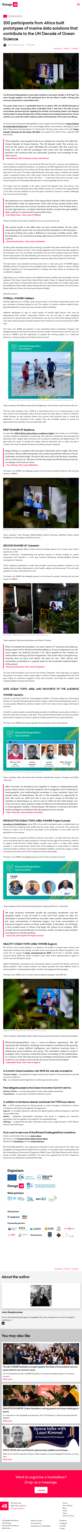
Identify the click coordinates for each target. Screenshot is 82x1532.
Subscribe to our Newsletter (41, 1526)
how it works (67, 1505)
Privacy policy (36, 1523)
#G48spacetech (15, 16)
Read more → (8, 1379)
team (65, 1513)
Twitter (66, 48)
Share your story (36, 1521)
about (65, 1511)
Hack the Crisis (68, 1516)
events (65, 1503)
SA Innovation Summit (61, 331)
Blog (64, 1508)
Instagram (63, 1523)
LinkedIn (74, 48)
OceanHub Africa (48, 329)
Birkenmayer (15, 215)
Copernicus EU (25, 337)
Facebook (58, 48)
